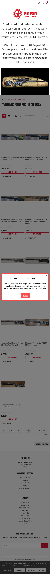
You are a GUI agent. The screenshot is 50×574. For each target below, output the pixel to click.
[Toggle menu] (3, 4)
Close (25, 295)
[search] (38, 3)
